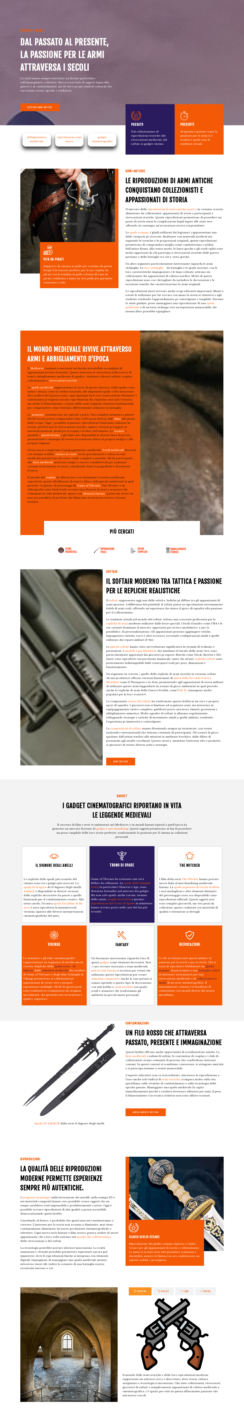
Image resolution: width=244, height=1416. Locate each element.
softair (113, 600)
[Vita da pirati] (48, 250)
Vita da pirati (53, 259)
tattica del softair (139, 701)
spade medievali (42, 387)
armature (38, 414)
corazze (119, 431)
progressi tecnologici (36, 1197)
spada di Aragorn (35, 887)
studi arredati (124, 987)
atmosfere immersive (105, 978)
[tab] (140, 1291)
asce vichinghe (154, 267)
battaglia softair (209, 970)
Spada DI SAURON (47, 1123)
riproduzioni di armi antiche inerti (171, 209)
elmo (117, 418)
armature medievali (55, 970)
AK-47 (183, 690)
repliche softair (205, 658)
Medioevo (37, 368)
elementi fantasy (94, 493)
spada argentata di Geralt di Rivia (196, 887)
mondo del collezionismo (94, 1236)
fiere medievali (43, 462)
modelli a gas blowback (140, 650)
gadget (104, 962)
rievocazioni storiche (63, 380)
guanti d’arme (50, 435)
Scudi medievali (113, 450)
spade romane (139, 232)
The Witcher (190, 879)
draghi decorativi (119, 899)
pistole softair (119, 646)
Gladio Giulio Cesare (144, 1237)
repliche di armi (117, 623)
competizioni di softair (125, 728)
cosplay (51, 477)
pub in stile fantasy (104, 970)
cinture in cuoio (66, 454)
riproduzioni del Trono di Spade (113, 903)
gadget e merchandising (112, 828)
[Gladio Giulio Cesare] (133, 1227)
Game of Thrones (89, 485)
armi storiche (171, 1079)
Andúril (29, 891)
